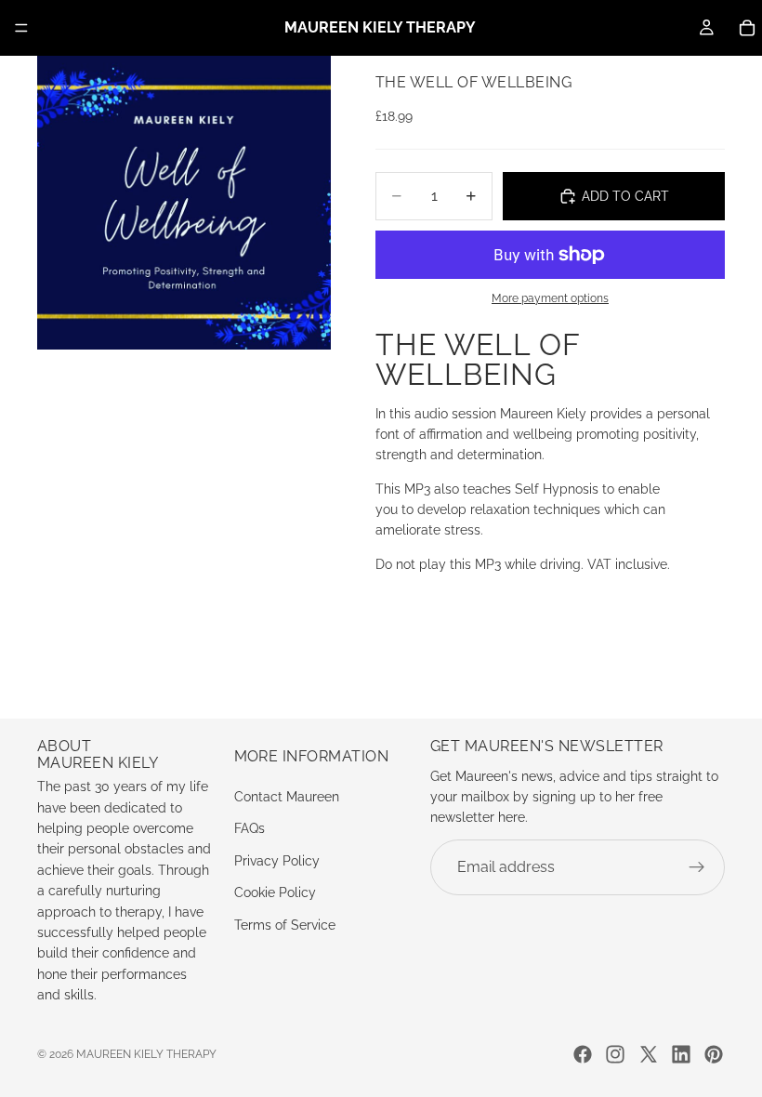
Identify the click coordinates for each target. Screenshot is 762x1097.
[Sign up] (696, 867)
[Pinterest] (714, 1054)
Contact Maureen (286, 796)
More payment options (550, 298)
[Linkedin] (681, 1054)
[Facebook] (583, 1054)
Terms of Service (284, 924)
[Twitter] (648, 1054)
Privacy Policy (277, 860)
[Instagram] (615, 1054)
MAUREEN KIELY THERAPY (146, 1054)
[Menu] (21, 28)
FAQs (249, 828)
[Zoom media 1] (184, 203)
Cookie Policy (275, 892)
